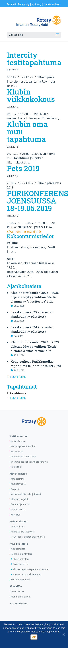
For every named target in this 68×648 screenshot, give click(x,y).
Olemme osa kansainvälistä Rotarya (29, 461)
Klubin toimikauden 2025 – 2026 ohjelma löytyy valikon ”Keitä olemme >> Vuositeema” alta (35, 297)
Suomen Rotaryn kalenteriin (27, 574)
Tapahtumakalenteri (21, 553)
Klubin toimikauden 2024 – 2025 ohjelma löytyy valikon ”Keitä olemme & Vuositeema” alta (35, 346)
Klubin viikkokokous (31, 95)
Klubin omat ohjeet (20, 596)
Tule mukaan (18, 521)
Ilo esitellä (16, 466)
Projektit (15, 489)
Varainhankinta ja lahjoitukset (26, 494)
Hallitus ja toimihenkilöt (23, 446)
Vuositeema (17, 451)
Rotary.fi (11, 4)
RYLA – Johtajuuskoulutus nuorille (28, 536)
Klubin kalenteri (21, 559)
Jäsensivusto (17, 591)
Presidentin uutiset (20, 579)
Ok (34, 637)
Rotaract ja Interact (20, 504)
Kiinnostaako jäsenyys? (22, 531)
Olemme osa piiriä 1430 (23, 456)
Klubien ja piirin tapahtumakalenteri (31, 569)
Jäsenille (15, 586)
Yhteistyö (15, 514)
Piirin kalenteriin (21, 564)
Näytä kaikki (18, 376)
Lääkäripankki (18, 509)
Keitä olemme (18, 436)
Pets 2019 (23, 168)
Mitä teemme (18, 473)
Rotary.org (23, 4)
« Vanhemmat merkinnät (24, 232)
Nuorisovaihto (51, 4)
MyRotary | (38, 4)
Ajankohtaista (18, 543)
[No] (63, 634)
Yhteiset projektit (19, 499)
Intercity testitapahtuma (34, 58)
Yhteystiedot (18, 603)
